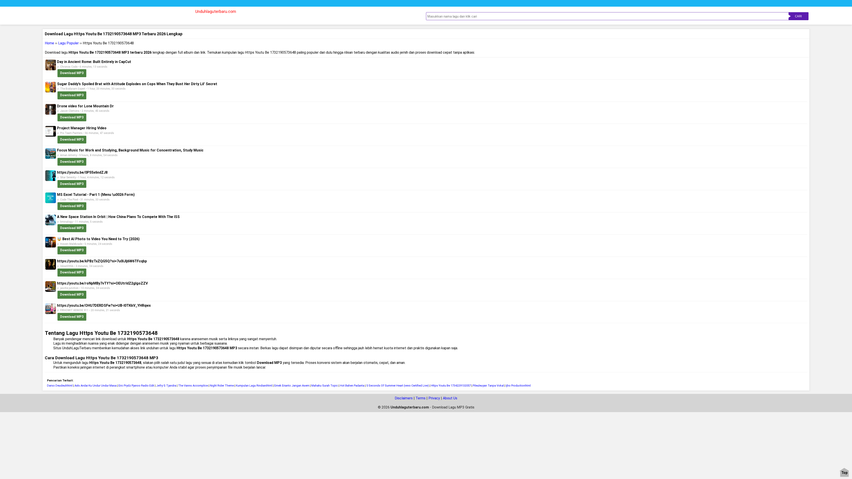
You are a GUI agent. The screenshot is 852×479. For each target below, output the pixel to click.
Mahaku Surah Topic (324, 385)
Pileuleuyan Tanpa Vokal (488, 385)
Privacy (434, 398)
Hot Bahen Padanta (352, 385)
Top (844, 473)
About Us (450, 398)
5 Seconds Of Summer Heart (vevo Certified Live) (397, 385)
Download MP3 (72, 73)
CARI (798, 16)
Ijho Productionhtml (518, 385)
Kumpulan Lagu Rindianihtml (254, 385)
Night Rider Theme (222, 385)
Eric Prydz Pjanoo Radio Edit (136, 385)
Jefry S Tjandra (166, 385)
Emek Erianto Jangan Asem (291, 385)
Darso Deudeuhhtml (60, 385)
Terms (421, 398)
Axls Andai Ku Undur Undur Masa (95, 385)
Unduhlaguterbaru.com (215, 11)
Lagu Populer (68, 43)
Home (49, 43)
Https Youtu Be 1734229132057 (451, 385)
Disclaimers (404, 398)
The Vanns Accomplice (193, 385)
